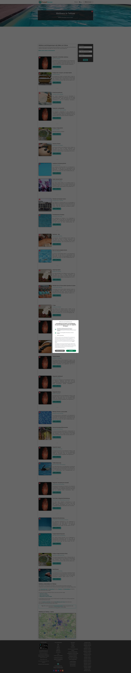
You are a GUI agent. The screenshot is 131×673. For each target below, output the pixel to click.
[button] (65, 335)
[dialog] (65, 336)
